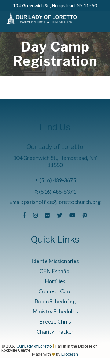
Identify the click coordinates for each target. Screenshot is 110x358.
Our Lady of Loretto (34, 346)
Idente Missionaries (55, 261)
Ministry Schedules (55, 311)
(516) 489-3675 (57, 180)
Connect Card (55, 291)
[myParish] (84, 215)
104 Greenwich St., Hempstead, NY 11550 (55, 5)
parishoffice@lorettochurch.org (62, 201)
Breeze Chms (55, 321)
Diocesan (69, 354)
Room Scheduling (55, 301)
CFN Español (55, 271)
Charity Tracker (55, 331)
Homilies (55, 281)
